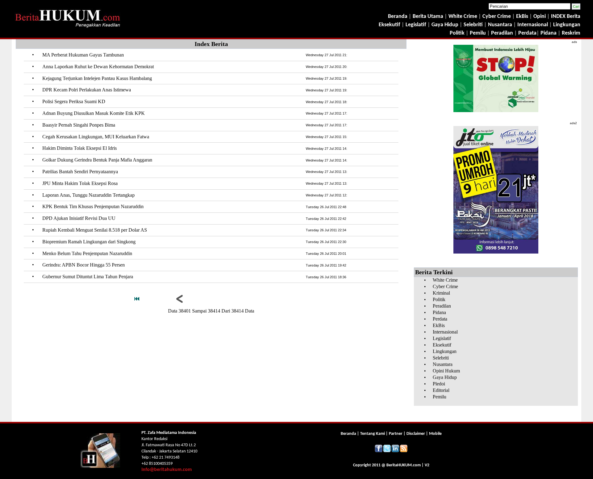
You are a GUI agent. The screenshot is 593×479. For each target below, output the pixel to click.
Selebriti (473, 25)
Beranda (397, 16)
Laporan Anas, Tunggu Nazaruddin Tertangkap (88, 195)
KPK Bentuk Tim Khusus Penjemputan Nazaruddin (93, 206)
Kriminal (441, 293)
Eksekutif (390, 25)
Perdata (527, 33)
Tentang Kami (373, 433)
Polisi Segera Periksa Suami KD (73, 101)
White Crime (463, 16)
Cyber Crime (497, 16)
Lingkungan (566, 25)
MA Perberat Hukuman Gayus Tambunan (83, 54)
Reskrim (571, 33)
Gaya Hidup (444, 25)
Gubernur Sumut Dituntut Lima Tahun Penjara (87, 276)
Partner (395, 433)
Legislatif (416, 25)
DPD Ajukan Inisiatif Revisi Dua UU (79, 218)
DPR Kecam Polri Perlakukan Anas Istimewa (86, 89)
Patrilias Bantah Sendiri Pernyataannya (80, 171)
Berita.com (403, 465)
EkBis (522, 16)
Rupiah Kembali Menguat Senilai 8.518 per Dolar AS (94, 230)
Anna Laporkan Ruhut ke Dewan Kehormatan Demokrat (98, 66)
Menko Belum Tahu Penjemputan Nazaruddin (87, 253)
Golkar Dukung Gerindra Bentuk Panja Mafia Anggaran (97, 159)
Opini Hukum (446, 370)
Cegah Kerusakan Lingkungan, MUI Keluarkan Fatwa (95, 136)
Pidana (548, 33)
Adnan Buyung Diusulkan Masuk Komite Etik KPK (93, 113)
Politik (457, 33)
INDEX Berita (565, 16)
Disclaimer (415, 433)
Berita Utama (428, 16)
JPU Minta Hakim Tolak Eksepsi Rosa (80, 183)
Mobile (435, 433)
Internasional (532, 25)
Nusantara (500, 25)
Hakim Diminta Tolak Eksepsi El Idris (79, 148)
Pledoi (439, 383)
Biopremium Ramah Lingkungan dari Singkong (89, 241)
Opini (539, 16)
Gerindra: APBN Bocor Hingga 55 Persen (83, 264)
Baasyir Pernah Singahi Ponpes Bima (78, 125)
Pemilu (478, 33)
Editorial (441, 390)
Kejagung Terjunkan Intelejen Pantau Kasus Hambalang (97, 78)
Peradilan (501, 33)
